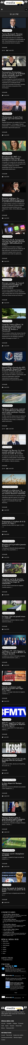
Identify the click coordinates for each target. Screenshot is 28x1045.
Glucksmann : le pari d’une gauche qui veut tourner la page (12, 118)
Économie (9, 405)
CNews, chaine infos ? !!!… (9, 930)
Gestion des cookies (18, 1035)
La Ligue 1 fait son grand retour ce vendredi (13, 617)
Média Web (5, 941)
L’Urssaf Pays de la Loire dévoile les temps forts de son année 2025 (14, 760)
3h (23, 975)
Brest (4, 953)
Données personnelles (6, 1037)
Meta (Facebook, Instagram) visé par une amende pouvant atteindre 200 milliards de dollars (13, 242)
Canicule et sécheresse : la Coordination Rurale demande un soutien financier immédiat (14, 492)
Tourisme (9, 321)
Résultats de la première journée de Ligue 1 (14, 545)
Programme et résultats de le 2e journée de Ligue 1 (13, 522)
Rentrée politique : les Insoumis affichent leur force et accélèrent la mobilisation (13, 200)
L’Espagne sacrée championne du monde (13, 854)
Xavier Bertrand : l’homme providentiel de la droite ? (12, 35)
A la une (5, 30)
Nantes (4, 949)
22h (23, 997)
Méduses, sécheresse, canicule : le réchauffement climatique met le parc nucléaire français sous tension (13, 411)
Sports (12, 518)
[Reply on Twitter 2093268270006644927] (6, 993)
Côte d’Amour (6, 943)
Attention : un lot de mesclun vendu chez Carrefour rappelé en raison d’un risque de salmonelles (13, 581)
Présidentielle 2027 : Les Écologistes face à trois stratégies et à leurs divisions (13, 158)
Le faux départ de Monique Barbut (12, 784)
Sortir (2, 1025)
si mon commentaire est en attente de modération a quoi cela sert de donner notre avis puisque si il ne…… (14, 921)
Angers (4, 947)
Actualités (9, 68)
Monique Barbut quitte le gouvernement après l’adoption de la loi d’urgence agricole (13, 819)
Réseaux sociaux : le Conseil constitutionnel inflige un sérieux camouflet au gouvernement (13, 285)
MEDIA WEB (9, 975)
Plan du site (9, 1035)
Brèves (9, 518)
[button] (2, 9)
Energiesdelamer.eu (7, 959)
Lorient (4, 951)
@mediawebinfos (17, 975)
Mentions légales (18, 1037)
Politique (9, 30)
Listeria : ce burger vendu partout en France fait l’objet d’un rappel (12, 688)
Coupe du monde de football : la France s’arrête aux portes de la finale (13, 889)
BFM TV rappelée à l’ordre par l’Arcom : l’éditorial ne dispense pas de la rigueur (13, 724)
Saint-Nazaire (6, 945)
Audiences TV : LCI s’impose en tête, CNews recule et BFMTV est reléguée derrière (14, 652)
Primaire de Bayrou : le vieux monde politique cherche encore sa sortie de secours (13, 452)
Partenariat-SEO (10, 1028)
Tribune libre (19, 1025)
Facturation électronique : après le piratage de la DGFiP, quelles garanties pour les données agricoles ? (13, 74)
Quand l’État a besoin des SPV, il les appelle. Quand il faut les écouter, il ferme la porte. (14, 369)
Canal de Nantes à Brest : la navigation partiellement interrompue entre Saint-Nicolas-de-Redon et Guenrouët (12, 327)
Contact (3, 1039)
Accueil (3, 1035)
